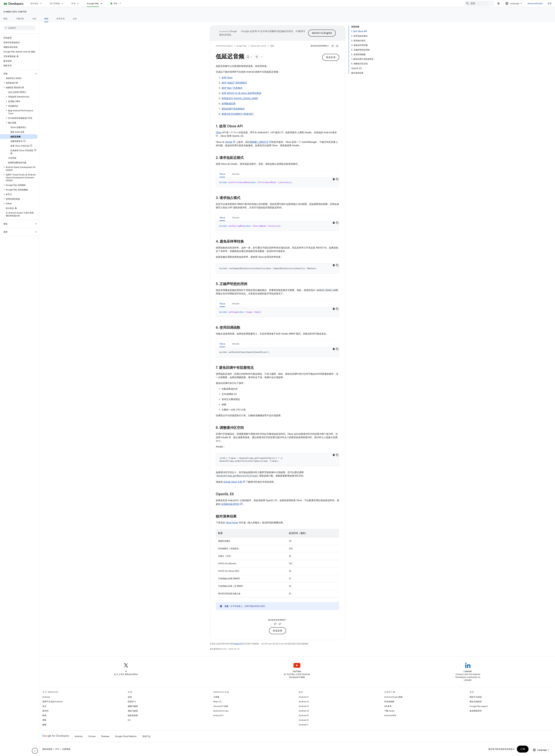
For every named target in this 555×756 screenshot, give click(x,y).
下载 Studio (389, 711)
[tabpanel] (277, 182)
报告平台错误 (476, 697)
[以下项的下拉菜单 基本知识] (42, 3)
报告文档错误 (476, 701)
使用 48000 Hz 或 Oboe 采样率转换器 (241, 93)
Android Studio (535, 3)
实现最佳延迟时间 (230, 504)
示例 (34, 18)
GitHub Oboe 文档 (232, 482)
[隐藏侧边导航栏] (35, 751)
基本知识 (34, 3)
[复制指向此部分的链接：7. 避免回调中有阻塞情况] (256, 368)
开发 (73, 3)
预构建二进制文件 (259, 142)
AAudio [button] (236, 174)
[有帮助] (333, 46)
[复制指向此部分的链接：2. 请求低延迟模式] (246, 158)
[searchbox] (19, 28)
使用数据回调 (228, 103)
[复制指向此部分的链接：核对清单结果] (239, 516)
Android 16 (304, 701)
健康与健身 (133, 706)
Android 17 (304, 697)
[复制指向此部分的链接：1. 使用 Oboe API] (246, 126)
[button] (17, 73)
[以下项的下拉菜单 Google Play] (103, 3)
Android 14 (304, 711)
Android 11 (303, 724)
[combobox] (479, 3)
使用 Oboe (227, 77)
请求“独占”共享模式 (232, 88)
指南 (46, 18)
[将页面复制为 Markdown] (257, 56)
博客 (115, 3)
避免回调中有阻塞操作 (233, 108)
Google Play (93, 3)
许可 (57, 749)
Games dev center (15, 11)
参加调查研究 (476, 711)
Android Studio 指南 (393, 697)
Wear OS (217, 701)
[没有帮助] (337, 46)
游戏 (130, 697)
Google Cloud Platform (126, 736)
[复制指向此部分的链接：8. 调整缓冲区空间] (247, 428)
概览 (5, 18)
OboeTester (232, 522)
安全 (44, 706)
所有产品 (146, 736)
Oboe (219, 132)
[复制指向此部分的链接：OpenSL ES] (237, 494)
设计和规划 (55, 3)
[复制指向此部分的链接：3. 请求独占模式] (243, 198)
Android (46, 697)
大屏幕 (216, 697)
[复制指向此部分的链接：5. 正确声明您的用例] (250, 284)
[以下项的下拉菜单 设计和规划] (64, 3)
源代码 (45, 711)
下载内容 (20, 18)
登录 (549, 3)
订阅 (522, 749)
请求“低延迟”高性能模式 (234, 82)
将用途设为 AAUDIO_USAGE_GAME (240, 98)
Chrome (92, 736)
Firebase (105, 736)
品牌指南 (66, 749)
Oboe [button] (222, 174)
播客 (44, 724)
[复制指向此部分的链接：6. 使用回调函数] (243, 327)
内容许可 (238, 644)
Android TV (218, 715)
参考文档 (61, 18)
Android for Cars (221, 711)
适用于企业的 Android (52, 701)
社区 (75, 18)
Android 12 (304, 720)
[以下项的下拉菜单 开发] (79, 3)
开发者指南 (389, 701)
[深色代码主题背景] (334, 179)
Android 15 (304, 706)
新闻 (44, 715)
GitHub (228, 142)
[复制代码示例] (337, 179)
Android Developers (224, 46)
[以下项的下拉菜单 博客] (121, 3)
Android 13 (304, 715)
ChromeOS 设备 (220, 706)
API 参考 (388, 706)
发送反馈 (330, 57)
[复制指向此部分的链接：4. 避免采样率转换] (247, 241)
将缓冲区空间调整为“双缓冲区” (238, 114)
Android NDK (390, 715)
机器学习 (132, 701)
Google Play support (479, 706)
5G (129, 720)
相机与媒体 (133, 711)
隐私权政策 (133, 715)
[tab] (222, 174)
